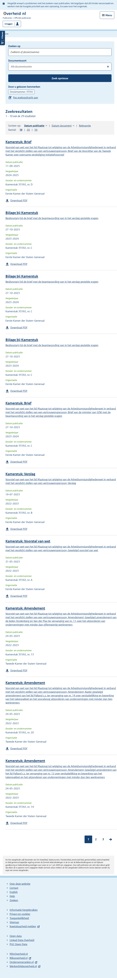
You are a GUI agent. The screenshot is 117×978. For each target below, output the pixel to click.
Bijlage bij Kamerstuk (21, 213)
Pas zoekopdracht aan (25, 97)
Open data (16, 936)
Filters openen (2, 37)
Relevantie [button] (85, 125)
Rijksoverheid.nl (19, 958)
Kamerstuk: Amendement (25, 608)
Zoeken (14, 900)
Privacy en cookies (20, 914)
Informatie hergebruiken (24, 910)
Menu (108, 15)
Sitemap (14, 922)
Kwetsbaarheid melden (23, 926)
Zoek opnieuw (60, 78)
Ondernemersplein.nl (22, 962)
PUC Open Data (18, 944)
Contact (14, 888)
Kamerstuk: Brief (18, 142)
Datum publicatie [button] (34, 125)
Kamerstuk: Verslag (20, 474)
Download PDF (18, 200)
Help (12, 896)
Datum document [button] (62, 125)
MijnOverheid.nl (19, 954)
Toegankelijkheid (19, 918)
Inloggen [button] (9, 24)
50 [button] (35, 129)
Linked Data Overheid (22, 940)
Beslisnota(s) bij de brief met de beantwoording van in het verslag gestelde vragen (51, 218)
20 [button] (28, 129)
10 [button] (21, 129)
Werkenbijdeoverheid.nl (23, 966)
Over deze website (20, 883)
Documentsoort (17, 60)
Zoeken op (14, 46)
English (14, 892)
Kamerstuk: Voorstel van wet (27, 541)
